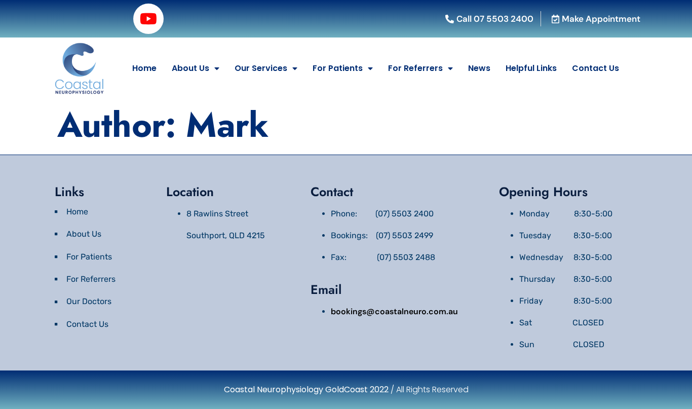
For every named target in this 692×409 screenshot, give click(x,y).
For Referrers (415, 68)
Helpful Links (531, 68)
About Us (190, 68)
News (479, 68)
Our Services (261, 68)
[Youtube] (148, 19)
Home (144, 68)
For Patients (338, 68)
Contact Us (595, 68)
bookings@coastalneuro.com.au (394, 311)
